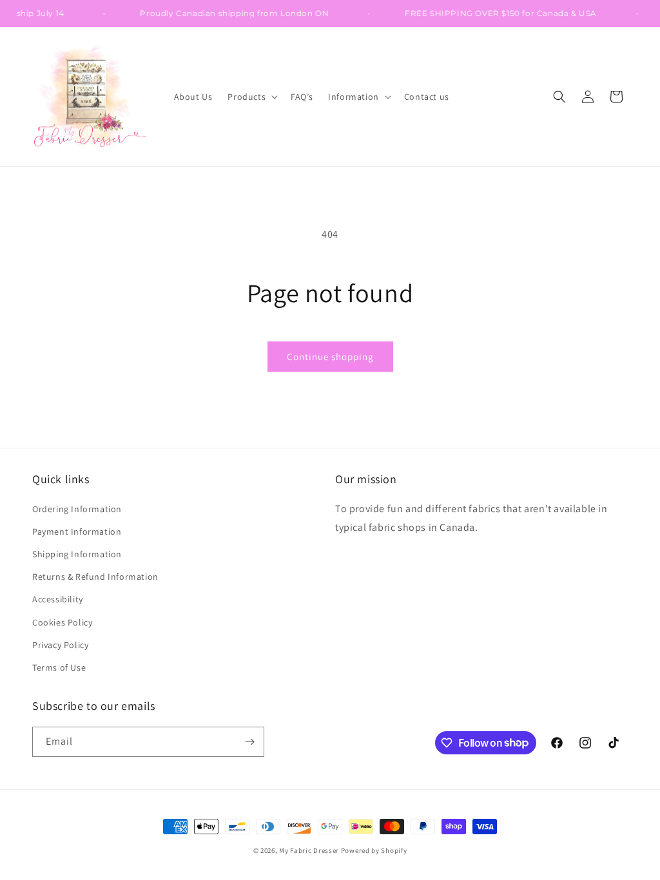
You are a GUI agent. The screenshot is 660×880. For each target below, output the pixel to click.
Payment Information (76, 531)
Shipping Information (77, 554)
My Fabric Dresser (309, 850)
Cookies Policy (62, 622)
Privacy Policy (60, 645)
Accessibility (57, 599)
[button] (251, 96)
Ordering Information (77, 509)
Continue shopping (330, 356)
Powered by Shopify (374, 850)
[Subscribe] (249, 742)
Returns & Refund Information (95, 576)
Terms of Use (59, 667)
